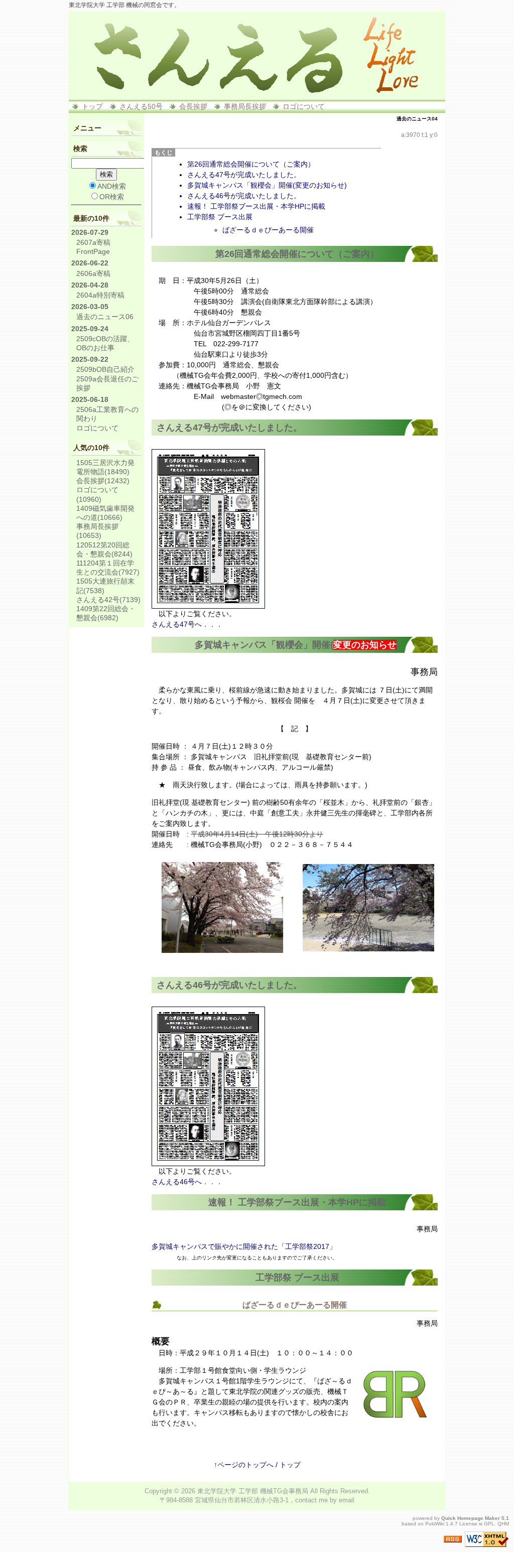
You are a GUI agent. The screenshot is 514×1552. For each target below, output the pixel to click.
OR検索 (111, 197)
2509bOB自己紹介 (105, 369)
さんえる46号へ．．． (187, 1182)
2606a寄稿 (93, 273)
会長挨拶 (193, 106)
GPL (489, 1523)
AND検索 (111, 186)
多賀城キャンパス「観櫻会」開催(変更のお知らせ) (267, 185)
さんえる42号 (108, 600)
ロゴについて (304, 106)
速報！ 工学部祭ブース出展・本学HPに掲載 (256, 206)
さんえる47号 (184, 427)
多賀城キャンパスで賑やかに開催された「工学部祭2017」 (244, 1246)
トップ (92, 106)
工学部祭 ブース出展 (219, 217)
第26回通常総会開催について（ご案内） (251, 164)
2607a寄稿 (93, 242)
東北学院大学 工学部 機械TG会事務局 (252, 1491)
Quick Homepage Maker (470, 1518)
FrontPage (93, 251)
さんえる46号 (184, 985)
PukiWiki (434, 1523)
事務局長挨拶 (245, 106)
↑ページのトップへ (244, 1465)
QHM (503, 1523)
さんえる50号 (141, 106)
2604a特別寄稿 (100, 295)
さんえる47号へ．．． (187, 624)
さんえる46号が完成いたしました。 (244, 196)
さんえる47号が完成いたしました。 (244, 175)
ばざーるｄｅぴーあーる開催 (268, 230)
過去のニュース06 (105, 317)
